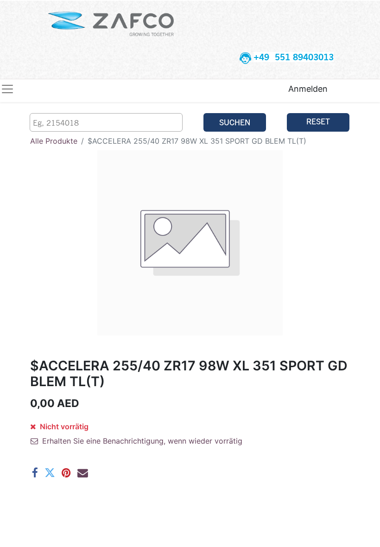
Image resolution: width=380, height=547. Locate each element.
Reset (318, 121)
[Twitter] (49, 473)
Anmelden (308, 89)
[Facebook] (35, 473)
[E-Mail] (82, 473)
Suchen (234, 122)
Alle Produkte (53, 141)
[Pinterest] (66, 473)
